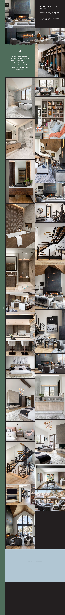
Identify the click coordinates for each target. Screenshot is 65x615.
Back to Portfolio (35, 553)
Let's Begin (35, 590)
